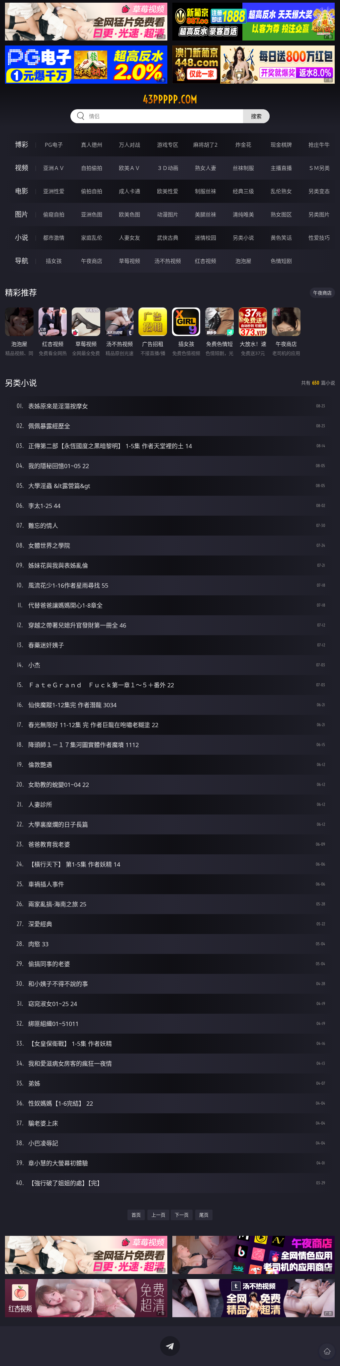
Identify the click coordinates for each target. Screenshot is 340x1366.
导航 (21, 260)
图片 (21, 214)
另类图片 (319, 214)
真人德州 (91, 144)
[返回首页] (327, 1351)
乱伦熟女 (281, 191)
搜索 (256, 116)
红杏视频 (205, 261)
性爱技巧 (319, 237)
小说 (21, 237)
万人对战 (129, 144)
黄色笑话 (281, 237)
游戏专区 (167, 144)
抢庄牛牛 (319, 144)
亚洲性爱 (53, 191)
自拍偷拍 (91, 168)
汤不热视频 (167, 261)
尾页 (204, 1215)
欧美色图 (129, 214)
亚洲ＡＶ (53, 168)
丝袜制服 (243, 168)
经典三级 (243, 191)
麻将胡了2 (205, 144)
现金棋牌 (281, 144)
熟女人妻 (205, 168)
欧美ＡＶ (129, 168)
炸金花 (243, 144)
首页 (136, 1215)
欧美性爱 (167, 191)
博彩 (21, 144)
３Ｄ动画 (167, 168)
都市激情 (53, 237)
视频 (21, 167)
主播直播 (281, 168)
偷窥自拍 (53, 214)
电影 (21, 191)
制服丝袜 (205, 191)
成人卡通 (129, 191)
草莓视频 (129, 261)
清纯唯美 (243, 214)
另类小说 (243, 237)
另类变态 (319, 191)
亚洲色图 (91, 214)
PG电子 (54, 144)
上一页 (158, 1215)
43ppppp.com (170, 99)
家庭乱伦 (91, 237)
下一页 (182, 1215)
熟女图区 (281, 214)
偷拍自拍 (91, 191)
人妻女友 (129, 237)
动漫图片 (167, 214)
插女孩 (54, 261)
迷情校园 (205, 237)
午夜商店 (91, 261)
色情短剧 (281, 261)
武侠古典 (167, 237)
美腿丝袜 (205, 214)
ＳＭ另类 (319, 168)
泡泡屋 (243, 261)
